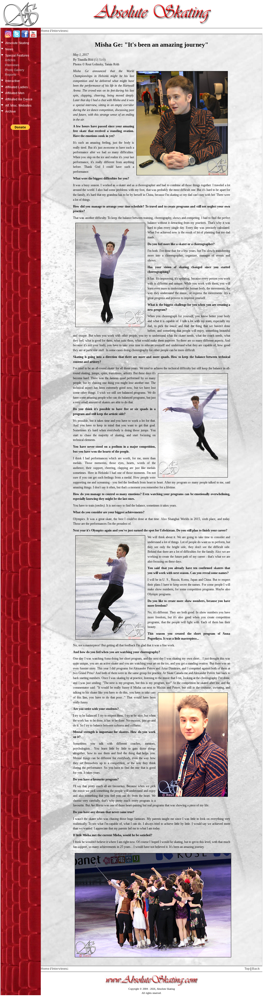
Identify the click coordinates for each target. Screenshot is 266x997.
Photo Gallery (14, 70)
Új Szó (99, 59)
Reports (10, 75)
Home (45, 31)
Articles (10, 60)
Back (256, 969)
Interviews (12, 65)
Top (247, 969)
